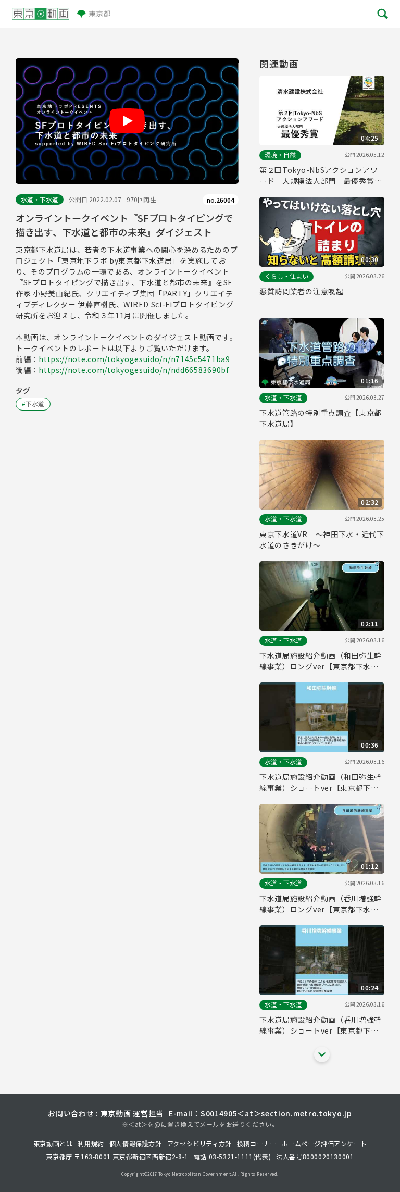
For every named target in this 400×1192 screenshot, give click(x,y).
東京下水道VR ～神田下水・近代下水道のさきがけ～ (321, 539)
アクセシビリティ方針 (199, 1143)
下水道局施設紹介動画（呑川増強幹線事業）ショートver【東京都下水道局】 (320, 1025)
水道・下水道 (39, 199)
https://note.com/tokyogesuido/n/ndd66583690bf (134, 370)
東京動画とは (53, 1143)
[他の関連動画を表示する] (322, 1054)
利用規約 (91, 1143)
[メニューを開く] (382, 13)
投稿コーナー (257, 1143)
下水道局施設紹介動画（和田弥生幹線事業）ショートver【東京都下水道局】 (320, 782)
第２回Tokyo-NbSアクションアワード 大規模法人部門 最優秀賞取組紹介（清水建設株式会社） (320, 176)
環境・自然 (280, 154)
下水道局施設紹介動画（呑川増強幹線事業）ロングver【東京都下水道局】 (320, 904)
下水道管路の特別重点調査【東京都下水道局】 (320, 418)
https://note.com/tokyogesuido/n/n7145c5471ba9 (134, 359)
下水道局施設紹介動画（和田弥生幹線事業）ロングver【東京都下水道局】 (320, 661)
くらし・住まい (286, 275)
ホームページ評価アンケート (324, 1143)
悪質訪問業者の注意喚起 (301, 291)
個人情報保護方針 (135, 1143)
